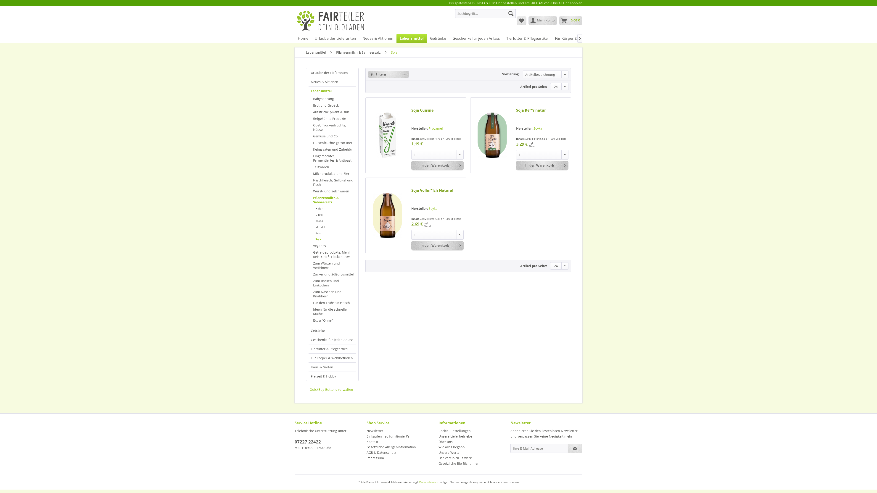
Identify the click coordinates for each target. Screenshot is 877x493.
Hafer (319, 208)
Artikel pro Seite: (533, 86)
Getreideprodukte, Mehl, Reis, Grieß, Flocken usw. (332, 254)
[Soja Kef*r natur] (492, 135)
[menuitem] (485, 15)
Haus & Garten (322, 367)
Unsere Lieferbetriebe (455, 436)
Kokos (319, 221)
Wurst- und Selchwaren (331, 191)
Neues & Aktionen (324, 82)
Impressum (375, 458)
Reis (318, 233)
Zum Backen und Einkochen (326, 283)
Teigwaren (321, 167)
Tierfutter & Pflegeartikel (329, 349)
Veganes (319, 246)
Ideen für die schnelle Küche (330, 311)
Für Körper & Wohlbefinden (332, 358)
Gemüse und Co (325, 136)
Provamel (436, 128)
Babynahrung (323, 99)
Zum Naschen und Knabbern (327, 294)
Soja (318, 239)
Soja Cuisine (422, 110)
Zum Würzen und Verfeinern (326, 265)
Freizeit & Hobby (323, 376)
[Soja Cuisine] (387, 135)
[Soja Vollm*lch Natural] (387, 215)
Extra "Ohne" (323, 320)
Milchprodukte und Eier (331, 173)
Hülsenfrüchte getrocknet (332, 143)
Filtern (380, 74)
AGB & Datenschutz (381, 452)
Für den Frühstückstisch (331, 303)
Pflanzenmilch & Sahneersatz (326, 200)
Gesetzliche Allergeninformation (391, 447)
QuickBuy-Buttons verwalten (331, 389)
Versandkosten (428, 482)
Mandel (320, 227)
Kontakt (372, 442)
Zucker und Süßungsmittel (333, 274)
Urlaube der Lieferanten (329, 73)
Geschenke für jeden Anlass (332, 340)
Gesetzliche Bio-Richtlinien (458, 463)
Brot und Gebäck (326, 105)
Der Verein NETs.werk (455, 458)
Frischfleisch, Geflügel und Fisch (333, 182)
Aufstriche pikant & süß (331, 112)
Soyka (538, 128)
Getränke (318, 330)
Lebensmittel (321, 91)
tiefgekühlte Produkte (329, 118)
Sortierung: (511, 74)
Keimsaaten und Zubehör (332, 149)
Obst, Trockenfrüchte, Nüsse (329, 127)
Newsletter (375, 431)
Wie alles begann (451, 447)
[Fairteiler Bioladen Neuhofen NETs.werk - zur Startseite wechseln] (331, 20)
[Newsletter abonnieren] (575, 448)
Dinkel (319, 215)
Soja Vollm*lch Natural (432, 190)
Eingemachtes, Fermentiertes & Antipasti (332, 158)
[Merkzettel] (521, 20)
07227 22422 (308, 442)
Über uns (445, 442)
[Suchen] (511, 13)
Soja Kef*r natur (531, 110)
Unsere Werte (449, 452)
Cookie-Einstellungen (454, 431)
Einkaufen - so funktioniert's (388, 436)
